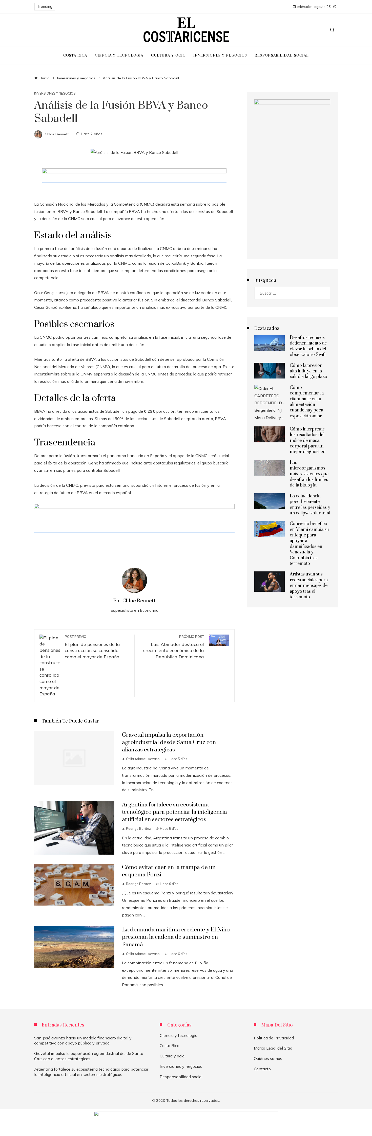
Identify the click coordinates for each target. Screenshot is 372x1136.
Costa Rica (169, 1045)
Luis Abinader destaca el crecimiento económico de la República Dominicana (173, 647)
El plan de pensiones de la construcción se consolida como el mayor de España (92, 647)
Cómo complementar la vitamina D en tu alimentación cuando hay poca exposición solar (307, 402)
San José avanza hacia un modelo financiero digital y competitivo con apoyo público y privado (83, 1040)
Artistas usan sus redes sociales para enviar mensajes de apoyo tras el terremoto (309, 585)
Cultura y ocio (172, 1055)
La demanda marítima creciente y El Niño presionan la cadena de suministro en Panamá (176, 937)
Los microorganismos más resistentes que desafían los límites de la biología (309, 474)
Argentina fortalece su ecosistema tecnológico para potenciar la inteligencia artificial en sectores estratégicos (174, 812)
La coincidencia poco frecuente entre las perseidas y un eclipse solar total (310, 504)
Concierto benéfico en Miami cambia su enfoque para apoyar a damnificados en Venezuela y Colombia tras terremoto (309, 543)
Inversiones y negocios (55, 93)
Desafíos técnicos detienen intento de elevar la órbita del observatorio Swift (308, 346)
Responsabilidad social (181, 1076)
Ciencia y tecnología (178, 1035)
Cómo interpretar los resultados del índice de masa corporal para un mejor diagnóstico (307, 440)
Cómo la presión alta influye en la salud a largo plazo (308, 371)
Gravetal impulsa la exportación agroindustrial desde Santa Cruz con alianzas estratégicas (169, 742)
